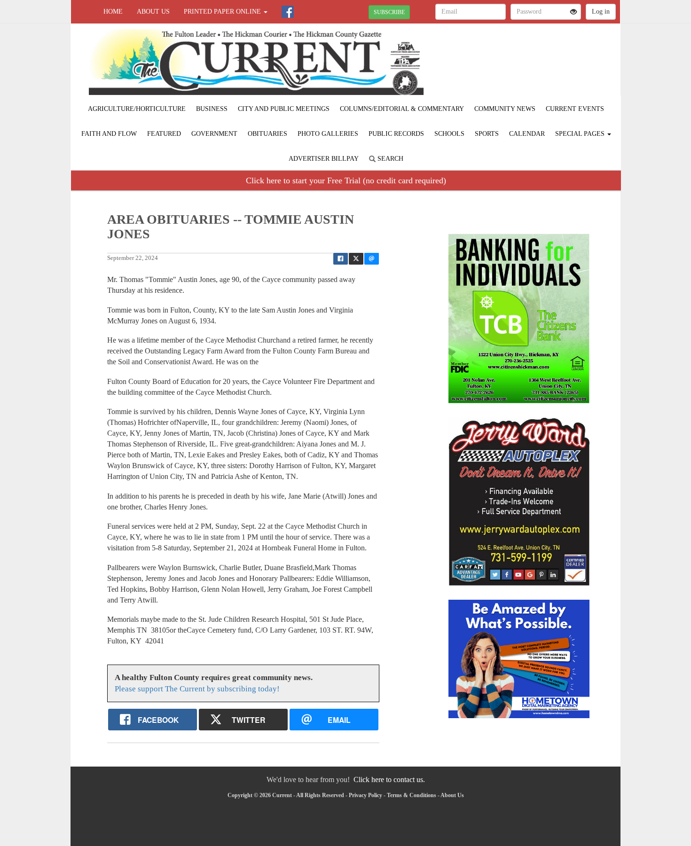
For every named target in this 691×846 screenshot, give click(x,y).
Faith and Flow (109, 133)
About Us (153, 11)
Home (113, 11)
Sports (487, 133)
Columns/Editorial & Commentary (402, 108)
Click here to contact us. (389, 779)
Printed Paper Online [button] (223, 11)
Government (214, 133)
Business (212, 108)
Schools (449, 133)
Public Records (396, 133)
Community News (504, 108)
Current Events (575, 108)
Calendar (527, 133)
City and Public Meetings (284, 108)
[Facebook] (288, 12)
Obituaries (267, 133)
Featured (164, 133)
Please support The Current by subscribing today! (197, 688)
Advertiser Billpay (324, 158)
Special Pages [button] (580, 133)
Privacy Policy (365, 795)
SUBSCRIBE (389, 12)
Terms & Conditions (411, 795)
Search (389, 158)
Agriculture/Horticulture (137, 108)
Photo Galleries (328, 133)
